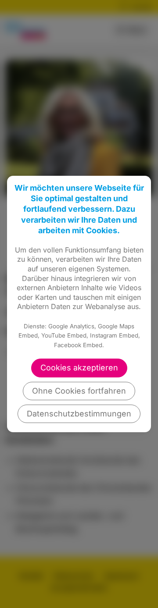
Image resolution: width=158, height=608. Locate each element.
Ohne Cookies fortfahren (79, 390)
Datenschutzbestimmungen (79, 413)
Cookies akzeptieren (79, 367)
